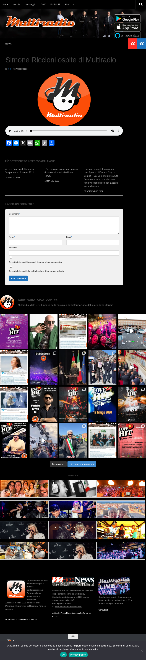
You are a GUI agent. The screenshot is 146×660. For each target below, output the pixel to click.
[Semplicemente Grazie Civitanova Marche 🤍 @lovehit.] (102, 331)
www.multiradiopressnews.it (68, 607)
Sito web (13, 248)
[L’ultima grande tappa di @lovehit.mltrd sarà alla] (14, 331)
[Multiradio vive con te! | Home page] (40, 21)
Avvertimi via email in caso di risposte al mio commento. (35, 262)
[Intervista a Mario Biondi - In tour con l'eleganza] (44, 331)
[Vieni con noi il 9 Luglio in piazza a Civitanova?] (132, 331)
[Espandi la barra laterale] (141, 43)
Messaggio (30, 4)
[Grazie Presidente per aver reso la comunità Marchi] (73, 367)
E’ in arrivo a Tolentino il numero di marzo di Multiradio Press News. (61, 172)
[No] (141, 650)
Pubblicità (55, 4)
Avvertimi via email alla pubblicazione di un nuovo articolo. (36, 271)
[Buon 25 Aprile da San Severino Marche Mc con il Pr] (102, 367)
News (8, 44)
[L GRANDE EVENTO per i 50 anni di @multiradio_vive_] (132, 440)
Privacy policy (78, 654)
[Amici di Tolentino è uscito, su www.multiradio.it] (14, 404)
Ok (63, 654)
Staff (43, 4)
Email (69, 237)
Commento (14, 214)
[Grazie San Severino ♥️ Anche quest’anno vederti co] (44, 367)
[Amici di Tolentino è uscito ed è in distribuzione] (73, 331)
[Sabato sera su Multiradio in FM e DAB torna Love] (14, 440)
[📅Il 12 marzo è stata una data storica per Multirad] (132, 404)
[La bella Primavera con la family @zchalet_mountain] (44, 440)
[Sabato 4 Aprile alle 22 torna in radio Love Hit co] (44, 404)
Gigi (10, 69)
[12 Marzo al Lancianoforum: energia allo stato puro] (73, 404)
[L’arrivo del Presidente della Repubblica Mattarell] (132, 367)
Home (5, 4)
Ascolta (16, 4)
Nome (12, 237)
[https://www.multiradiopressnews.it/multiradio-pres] (102, 440)
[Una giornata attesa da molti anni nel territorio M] (73, 440)
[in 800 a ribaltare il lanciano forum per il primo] (102, 404)
